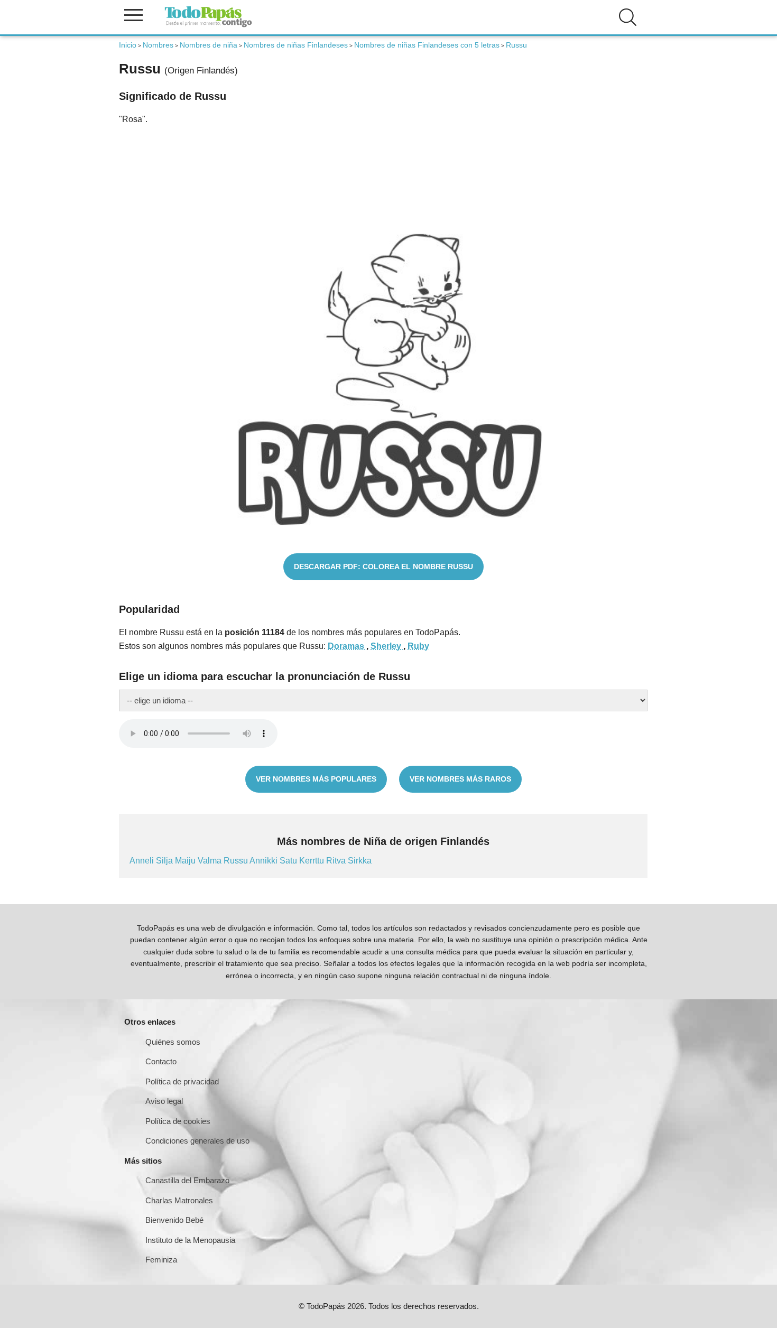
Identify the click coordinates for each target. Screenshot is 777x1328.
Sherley (387, 646)
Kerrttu (312, 860)
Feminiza (161, 1259)
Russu (236, 860)
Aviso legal (164, 1101)
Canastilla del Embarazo (187, 1180)
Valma (211, 860)
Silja (165, 860)
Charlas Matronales (179, 1200)
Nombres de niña (208, 45)
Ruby (418, 646)
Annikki (264, 860)
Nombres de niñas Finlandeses (296, 45)
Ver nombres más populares (316, 779)
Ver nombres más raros (460, 779)
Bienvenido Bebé (174, 1219)
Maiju (186, 860)
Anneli (143, 860)
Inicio (127, 45)
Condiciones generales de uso (197, 1140)
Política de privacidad (182, 1081)
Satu (289, 860)
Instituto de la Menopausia (190, 1240)
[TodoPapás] (208, 26)
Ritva (337, 860)
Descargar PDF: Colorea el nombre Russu (383, 566)
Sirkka (360, 860)
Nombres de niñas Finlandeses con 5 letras (427, 45)
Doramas (347, 646)
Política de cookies (177, 1121)
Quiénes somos (172, 1041)
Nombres (158, 45)
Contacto (161, 1061)
